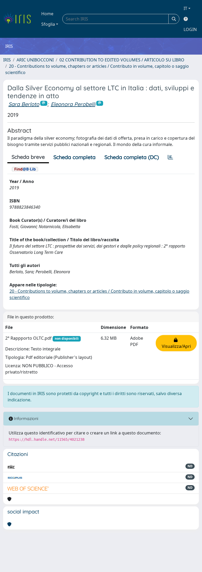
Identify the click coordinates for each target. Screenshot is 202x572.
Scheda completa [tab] (74, 157)
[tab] (170, 157)
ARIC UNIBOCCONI (35, 60)
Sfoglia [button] (48, 24)
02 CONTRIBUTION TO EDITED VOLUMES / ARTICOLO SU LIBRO (121, 60)
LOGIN (190, 29)
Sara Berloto (23, 104)
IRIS (7, 60)
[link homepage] (19, 19)
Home (47, 14)
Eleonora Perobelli (73, 104)
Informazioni (25, 418)
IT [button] (185, 8)
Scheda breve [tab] (28, 157)
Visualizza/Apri (176, 343)
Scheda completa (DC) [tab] (131, 157)
